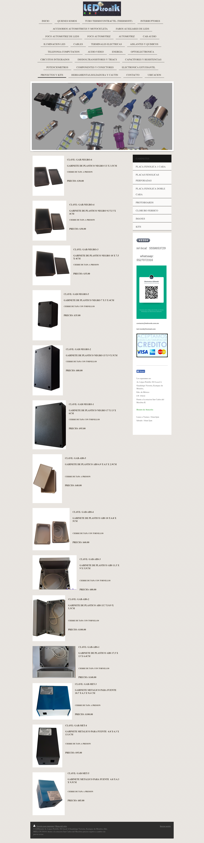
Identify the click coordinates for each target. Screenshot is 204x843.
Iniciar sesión (165, 826)
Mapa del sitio (61, 826)
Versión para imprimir (45, 826)
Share (141, 371)
